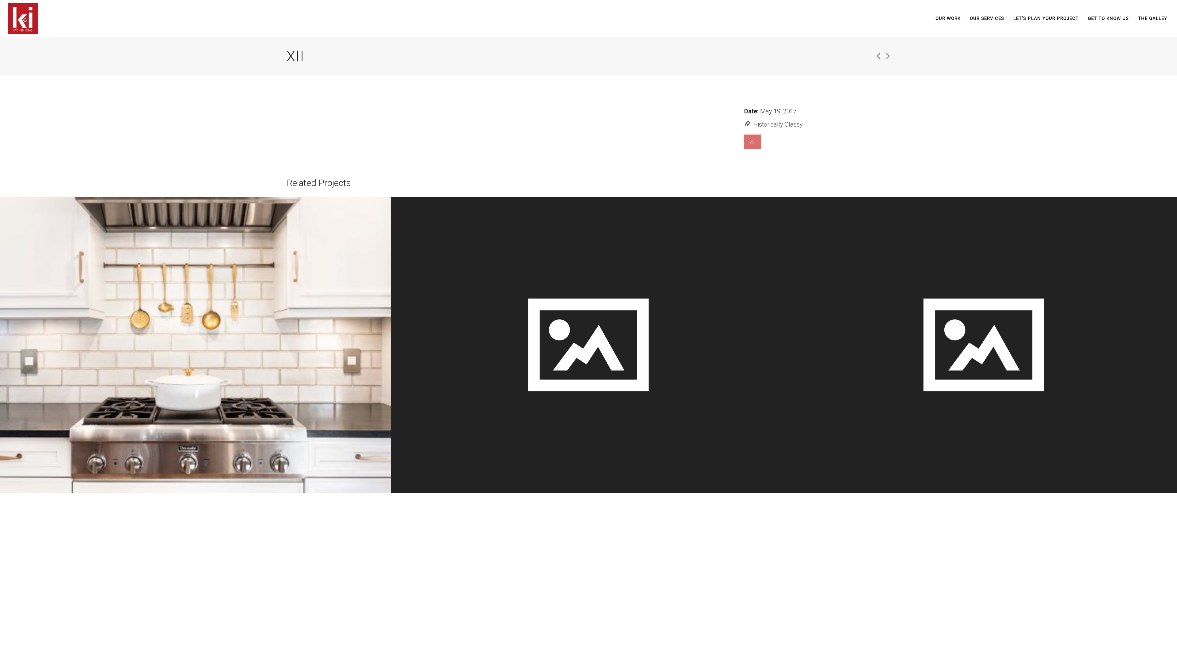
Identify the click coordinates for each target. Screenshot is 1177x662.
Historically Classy (778, 124)
